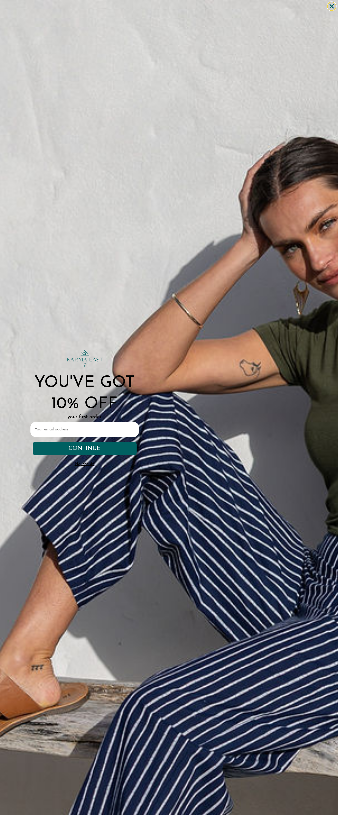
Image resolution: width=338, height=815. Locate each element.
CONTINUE (84, 448)
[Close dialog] (331, 6)
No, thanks (85, 464)
